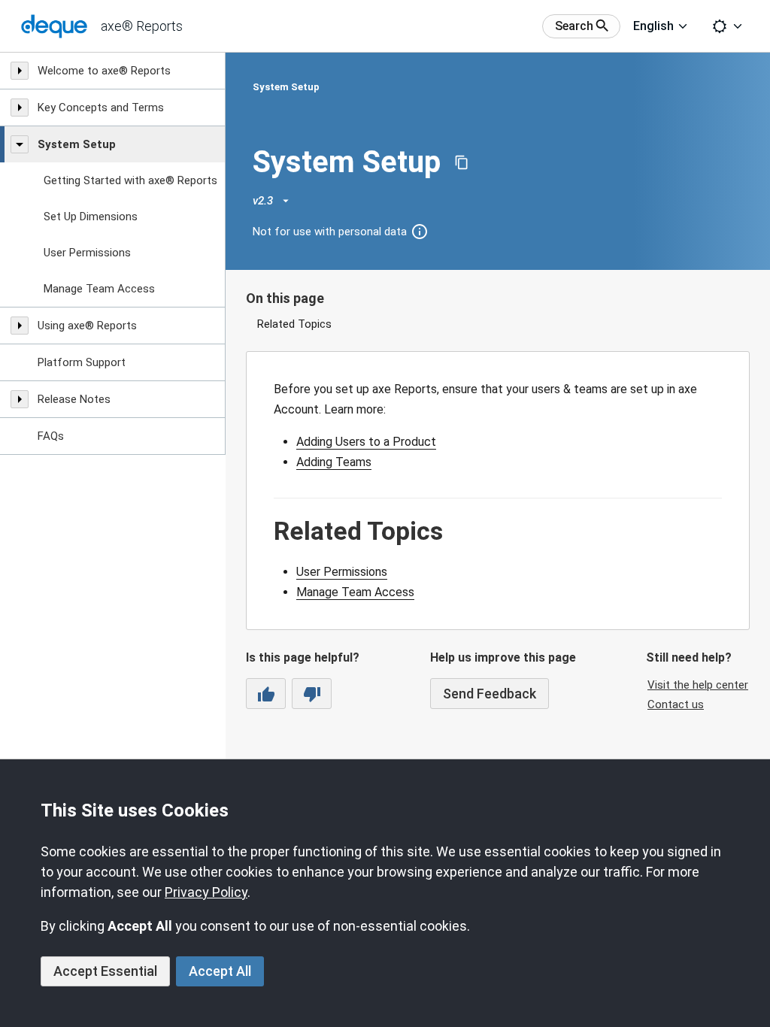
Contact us (675, 704)
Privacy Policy (206, 892)
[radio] (266, 693)
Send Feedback (489, 693)
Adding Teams (333, 462)
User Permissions (341, 572)
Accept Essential (105, 971)
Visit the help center (697, 685)
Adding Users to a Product (366, 442)
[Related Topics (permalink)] (266, 532)
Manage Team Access (355, 592)
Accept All (220, 971)
